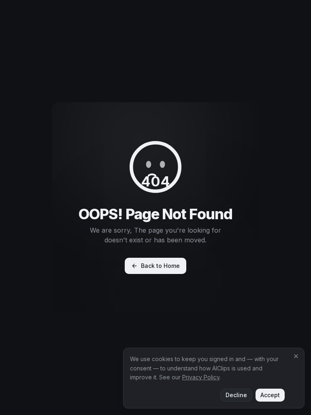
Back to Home (160, 265)
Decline (236, 394)
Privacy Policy (200, 377)
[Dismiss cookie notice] (296, 356)
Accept (270, 394)
